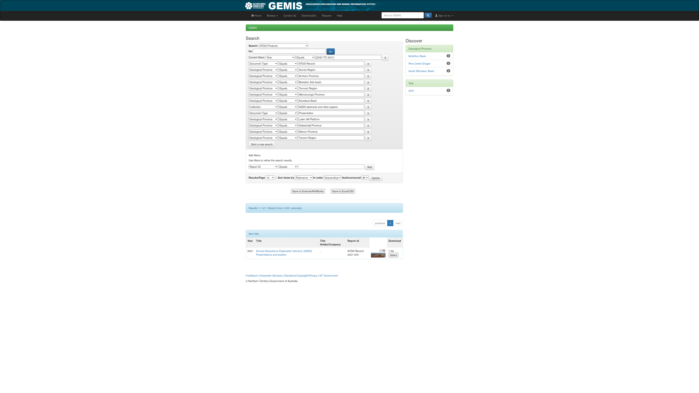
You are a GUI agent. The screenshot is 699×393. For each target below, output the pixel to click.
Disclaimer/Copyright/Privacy (300, 275)
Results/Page (257, 177)
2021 (411, 90)
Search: (253, 45)
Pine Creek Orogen (419, 63)
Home (257, 15)
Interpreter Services (270, 275)
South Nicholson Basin (421, 71)
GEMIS (252, 27)
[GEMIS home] (337, 5)
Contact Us (289, 15)
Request (326, 15)
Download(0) (309, 15)
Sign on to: (444, 15)
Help (339, 15)
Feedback (251, 275)
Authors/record (351, 177)
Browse (271, 15)
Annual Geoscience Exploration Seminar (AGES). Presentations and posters (284, 252)
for (250, 51)
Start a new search (262, 144)
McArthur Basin (417, 56)
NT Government (328, 275)
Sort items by (286, 177)
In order (318, 177)
